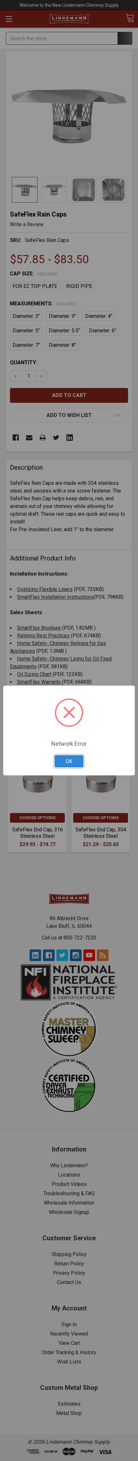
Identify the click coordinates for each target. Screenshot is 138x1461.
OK (69, 761)
